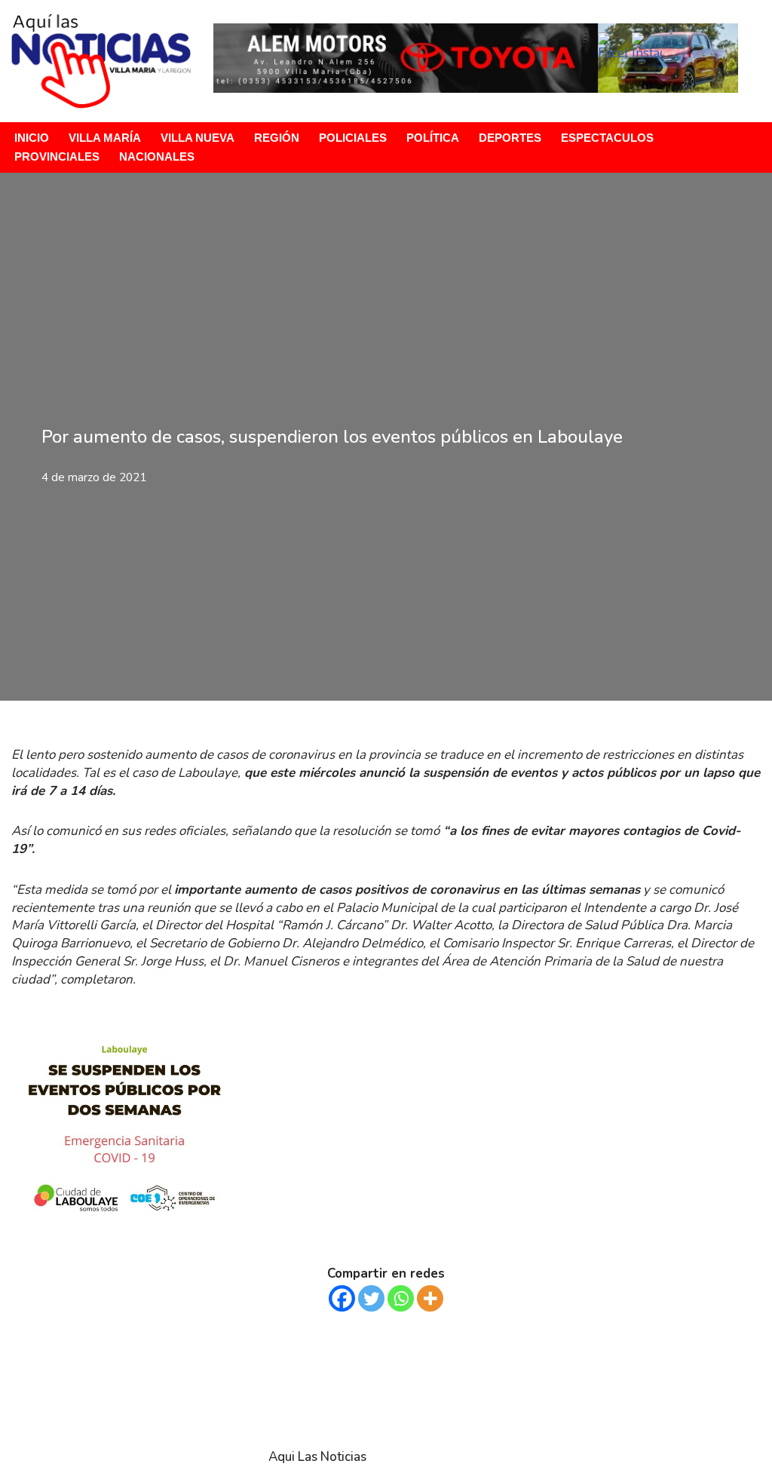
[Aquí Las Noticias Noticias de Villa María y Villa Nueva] (101, 61)
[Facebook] (342, 1298)
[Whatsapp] (401, 1298)
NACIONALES (157, 156)
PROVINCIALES (57, 156)
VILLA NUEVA (197, 137)
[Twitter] (371, 1298)
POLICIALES (353, 137)
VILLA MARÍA (105, 137)
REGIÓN (276, 137)
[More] (430, 1298)
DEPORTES (510, 137)
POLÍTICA (432, 137)
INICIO (31, 137)
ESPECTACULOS (607, 137)
